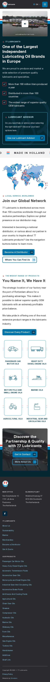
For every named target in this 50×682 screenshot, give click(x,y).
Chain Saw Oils (8, 603)
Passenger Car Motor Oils (13, 561)
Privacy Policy (7, 674)
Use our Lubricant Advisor (21, 138)
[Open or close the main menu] (45, 4)
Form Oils (6, 632)
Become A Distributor (16, 252)
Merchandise (7, 540)
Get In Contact (22, 454)
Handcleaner (7, 650)
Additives (6, 655)
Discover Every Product (17, 332)
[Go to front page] (8, 4)
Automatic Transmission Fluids (15, 571)
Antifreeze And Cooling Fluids (14, 594)
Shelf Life (6, 660)
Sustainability (8, 530)
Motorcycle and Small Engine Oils (16, 580)
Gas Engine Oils (8, 641)
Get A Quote (7, 549)
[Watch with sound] (25, 23)
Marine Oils (7, 622)
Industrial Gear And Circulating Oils (17, 585)
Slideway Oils (8, 627)
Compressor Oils (9, 613)
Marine (5, 535)
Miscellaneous (8, 636)
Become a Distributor (11, 544)
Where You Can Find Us (17, 259)
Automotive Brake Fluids (12, 589)
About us (6, 526)
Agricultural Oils (9, 599)
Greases (5, 608)
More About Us (23, 461)
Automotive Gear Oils (11, 575)
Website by (9, 678)
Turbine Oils (7, 646)
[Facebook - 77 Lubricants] (4, 513)
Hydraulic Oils (8, 618)
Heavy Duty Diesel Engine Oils (14, 566)
